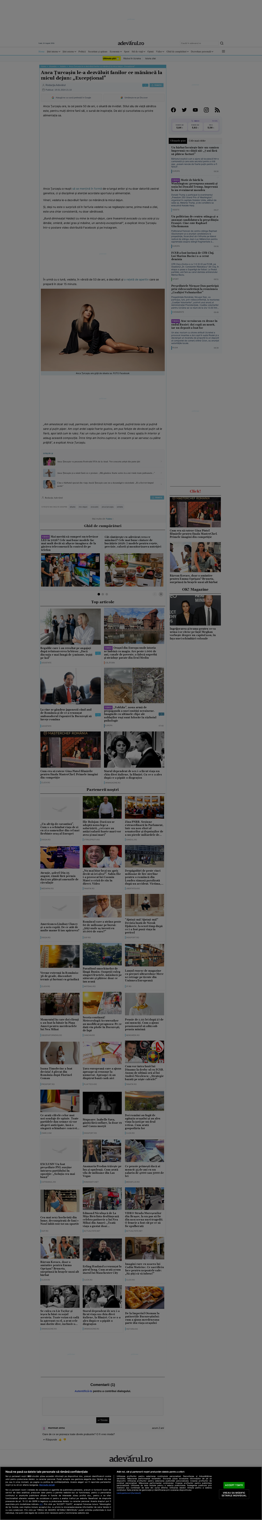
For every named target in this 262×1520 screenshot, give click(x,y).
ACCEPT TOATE (234, 1485)
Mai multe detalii (47, 1485)
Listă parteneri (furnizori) (129, 1493)
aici (41, 1504)
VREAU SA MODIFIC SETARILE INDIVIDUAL (234, 1494)
